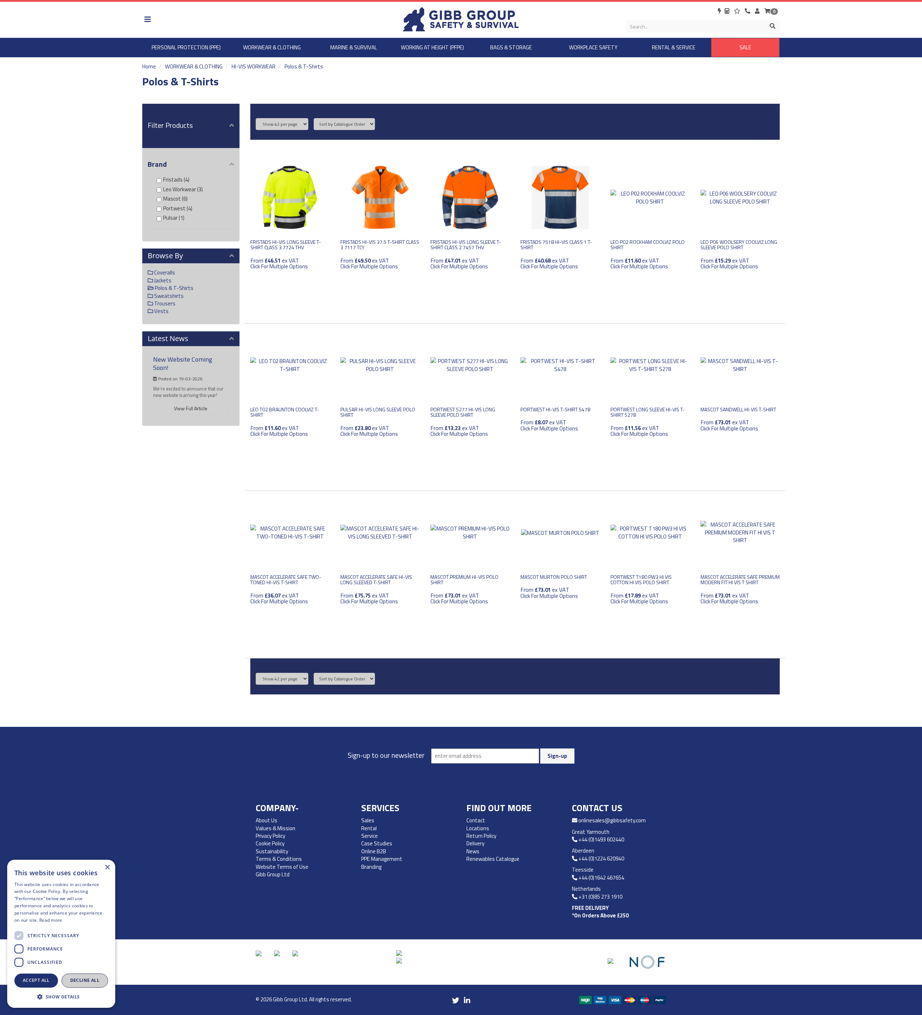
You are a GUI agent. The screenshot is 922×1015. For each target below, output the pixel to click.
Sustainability (272, 851)
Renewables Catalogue (493, 859)
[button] (61, 996)
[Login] (757, 11)
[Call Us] (748, 11)
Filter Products (170, 125)
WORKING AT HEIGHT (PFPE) (432, 47)
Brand (157, 164)
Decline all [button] (84, 980)
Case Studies (376, 843)
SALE (745, 47)
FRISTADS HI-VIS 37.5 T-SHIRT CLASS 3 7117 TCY (379, 244)
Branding (371, 867)
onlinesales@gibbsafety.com (612, 820)
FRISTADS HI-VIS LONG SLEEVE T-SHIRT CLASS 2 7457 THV (465, 244)
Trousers (164, 303)
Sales (367, 820)
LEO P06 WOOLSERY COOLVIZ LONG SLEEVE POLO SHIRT (739, 244)
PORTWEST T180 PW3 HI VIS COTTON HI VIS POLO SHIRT (641, 579)
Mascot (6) (175, 198)
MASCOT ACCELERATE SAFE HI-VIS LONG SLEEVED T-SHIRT (376, 579)
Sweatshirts (168, 296)
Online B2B (373, 851)
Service (369, 836)
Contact (475, 820)
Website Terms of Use (282, 867)
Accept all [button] (36, 980)
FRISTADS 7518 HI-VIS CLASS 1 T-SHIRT (556, 244)
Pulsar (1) (173, 218)
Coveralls (164, 272)
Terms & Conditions (279, 859)
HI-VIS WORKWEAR (254, 66)
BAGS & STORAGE (511, 47)
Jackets (162, 280)
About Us (266, 820)
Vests (161, 311)
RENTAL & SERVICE (673, 47)
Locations (477, 828)
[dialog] (61, 934)
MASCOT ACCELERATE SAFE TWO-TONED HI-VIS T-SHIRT (285, 579)
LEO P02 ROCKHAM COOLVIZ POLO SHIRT (647, 244)
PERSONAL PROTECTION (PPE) (186, 47)
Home (149, 66)
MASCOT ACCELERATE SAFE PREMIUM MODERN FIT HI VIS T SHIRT (740, 579)
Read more (50, 920)
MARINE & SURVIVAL (353, 47)
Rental (369, 828)
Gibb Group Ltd (273, 874)
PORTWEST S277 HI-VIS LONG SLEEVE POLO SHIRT (462, 412)
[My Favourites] (737, 11)
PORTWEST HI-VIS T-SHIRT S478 (555, 409)
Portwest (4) (177, 208)
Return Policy (481, 836)
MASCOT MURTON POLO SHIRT (553, 577)
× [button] (107, 867)
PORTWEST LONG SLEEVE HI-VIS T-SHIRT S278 (647, 412)
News (472, 851)
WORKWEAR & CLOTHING (272, 47)
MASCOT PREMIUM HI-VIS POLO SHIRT (464, 579)
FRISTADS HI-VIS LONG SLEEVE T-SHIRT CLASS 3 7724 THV (285, 244)
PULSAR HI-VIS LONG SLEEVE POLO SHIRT (377, 412)
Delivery (475, 843)
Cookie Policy (270, 843)
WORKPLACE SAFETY (593, 47)
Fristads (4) (176, 179)
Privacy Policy (270, 836)
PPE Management (381, 859)
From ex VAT (279, 263)
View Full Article (190, 408)
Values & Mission (275, 828)
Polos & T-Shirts (304, 66)
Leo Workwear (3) (183, 189)
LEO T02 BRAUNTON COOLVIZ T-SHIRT (284, 412)
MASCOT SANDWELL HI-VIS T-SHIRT (738, 409)
